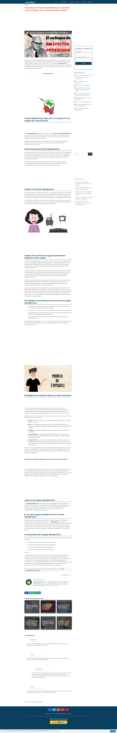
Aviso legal (68, 713)
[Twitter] (54, 709)
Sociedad (71, 1)
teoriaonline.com (29, 587)
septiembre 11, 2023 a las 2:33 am (37, 688)
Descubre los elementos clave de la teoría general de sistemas (84, 188)
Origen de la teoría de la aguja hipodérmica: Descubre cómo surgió (82, 89)
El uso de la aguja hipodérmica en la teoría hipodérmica (83, 105)
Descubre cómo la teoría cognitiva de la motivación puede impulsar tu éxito (83, 193)
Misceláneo (90, 1)
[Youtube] (63, 709)
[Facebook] (50, 709)
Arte (77, 1)
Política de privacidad (51, 713)
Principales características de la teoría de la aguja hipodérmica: (83, 94)
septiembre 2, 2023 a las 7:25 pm (41, 670)
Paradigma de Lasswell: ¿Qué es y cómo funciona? (83, 98)
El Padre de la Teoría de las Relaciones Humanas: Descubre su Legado (83, 183)
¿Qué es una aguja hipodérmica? (83, 101)
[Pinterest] (67, 709)
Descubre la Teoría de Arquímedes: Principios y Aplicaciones (84, 198)
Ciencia (83, 1)
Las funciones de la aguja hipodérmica (81, 109)
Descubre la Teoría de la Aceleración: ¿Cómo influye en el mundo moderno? (83, 203)
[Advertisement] (48, 21)
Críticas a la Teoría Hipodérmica (83, 85)
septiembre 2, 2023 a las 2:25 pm (37, 656)
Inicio (56, 1)
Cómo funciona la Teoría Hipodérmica (81, 82)
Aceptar (113, 731)
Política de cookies (54, 730)
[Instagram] (58, 709)
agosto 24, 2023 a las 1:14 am (36, 641)
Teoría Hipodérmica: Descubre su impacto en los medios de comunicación (83, 77)
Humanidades (63, 1)
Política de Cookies (61, 713)
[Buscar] (90, 154)
